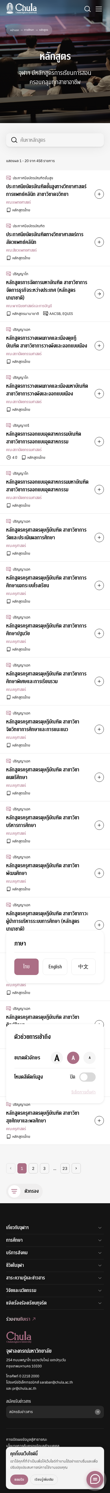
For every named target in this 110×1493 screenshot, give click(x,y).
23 (65, 1168)
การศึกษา (29, 30)
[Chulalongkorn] (21, 8)
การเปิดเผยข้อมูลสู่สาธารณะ (26, 1439)
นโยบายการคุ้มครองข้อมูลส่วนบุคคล (32, 1446)
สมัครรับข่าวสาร (18, 1401)
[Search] (87, 9)
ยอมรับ (19, 1479)
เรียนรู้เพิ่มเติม (44, 1479)
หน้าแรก (14, 30)
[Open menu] (99, 9)
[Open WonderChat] (94, 1479)
